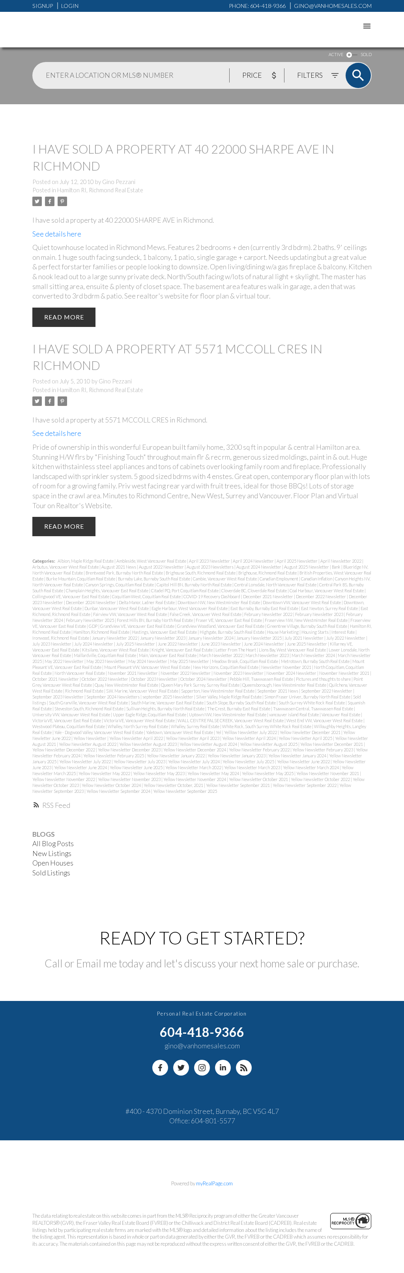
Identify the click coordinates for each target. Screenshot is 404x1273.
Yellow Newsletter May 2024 (213, 773)
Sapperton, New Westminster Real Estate (218, 690)
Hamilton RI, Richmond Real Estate (100, 190)
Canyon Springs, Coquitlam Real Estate (120, 584)
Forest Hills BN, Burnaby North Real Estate (155, 620)
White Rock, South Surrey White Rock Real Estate (267, 726)
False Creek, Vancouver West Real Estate (206, 614)
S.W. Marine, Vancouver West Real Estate (142, 690)
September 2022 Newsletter (327, 690)
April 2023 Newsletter (210, 560)
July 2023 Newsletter (52, 643)
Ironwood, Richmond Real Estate (61, 637)
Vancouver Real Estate (341, 714)
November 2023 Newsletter (238, 673)
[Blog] (244, 1068)
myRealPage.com (214, 1183)
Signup (42, 5)
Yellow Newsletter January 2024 (297, 755)
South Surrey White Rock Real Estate (312, 702)
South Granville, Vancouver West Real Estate (89, 702)
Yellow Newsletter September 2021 (238, 785)
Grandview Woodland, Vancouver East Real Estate (221, 626)
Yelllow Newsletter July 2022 (251, 732)
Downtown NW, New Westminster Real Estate (219, 602)
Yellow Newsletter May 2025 (268, 773)
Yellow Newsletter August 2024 (209, 744)
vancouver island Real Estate (294, 714)
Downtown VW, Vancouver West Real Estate (302, 602)
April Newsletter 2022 (341, 560)
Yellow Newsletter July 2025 (249, 761)
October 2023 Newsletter (154, 679)
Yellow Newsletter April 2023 (193, 738)
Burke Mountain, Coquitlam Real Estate (81, 578)
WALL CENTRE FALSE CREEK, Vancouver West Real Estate (231, 720)
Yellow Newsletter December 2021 (332, 744)
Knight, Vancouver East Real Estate (182, 649)
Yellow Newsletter (90, 738)
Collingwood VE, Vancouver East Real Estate (71, 596)
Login (70, 5)
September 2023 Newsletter (58, 696)
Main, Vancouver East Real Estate (168, 655)
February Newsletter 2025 (90, 620)
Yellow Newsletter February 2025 (114, 755)
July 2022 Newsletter (346, 637)
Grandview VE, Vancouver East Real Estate (137, 626)
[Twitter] (181, 1068)
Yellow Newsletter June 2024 (81, 767)
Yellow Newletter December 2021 (310, 732)
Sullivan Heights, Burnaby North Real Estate (165, 708)
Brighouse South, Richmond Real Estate (201, 572)
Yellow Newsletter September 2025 (185, 791)
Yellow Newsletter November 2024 (195, 779)
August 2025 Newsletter (307, 566)
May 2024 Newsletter (148, 661)
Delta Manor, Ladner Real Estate (147, 602)
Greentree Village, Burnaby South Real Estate (307, 626)
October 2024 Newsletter (204, 679)
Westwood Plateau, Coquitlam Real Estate (69, 726)
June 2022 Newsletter (178, 643)
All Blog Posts (53, 843)
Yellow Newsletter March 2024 (311, 767)
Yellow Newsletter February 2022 (259, 749)
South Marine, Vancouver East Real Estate (167, 702)
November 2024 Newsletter (291, 673)
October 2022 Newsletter (105, 679)
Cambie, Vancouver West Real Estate (225, 578)
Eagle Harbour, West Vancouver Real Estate (190, 608)
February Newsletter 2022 (268, 614)
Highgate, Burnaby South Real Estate (232, 632)
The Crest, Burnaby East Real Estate (239, 708)
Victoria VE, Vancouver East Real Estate (67, 720)
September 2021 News (278, 690)
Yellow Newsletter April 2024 (249, 738)
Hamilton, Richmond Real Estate (101, 632)
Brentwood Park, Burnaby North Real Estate (125, 572)
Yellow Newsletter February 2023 (323, 749)
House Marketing (283, 632)
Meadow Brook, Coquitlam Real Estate (245, 661)
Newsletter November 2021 (286, 667)
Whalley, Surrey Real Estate (195, 726)
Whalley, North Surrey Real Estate (138, 726)
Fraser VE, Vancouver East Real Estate (229, 620)
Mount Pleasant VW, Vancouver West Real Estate (147, 667)
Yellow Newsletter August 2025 (269, 744)
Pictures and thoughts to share (324, 679)
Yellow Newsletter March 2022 (193, 767)
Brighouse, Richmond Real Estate (267, 572)
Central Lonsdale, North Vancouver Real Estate (275, 584)
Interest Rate (343, 632)
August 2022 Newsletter (162, 566)
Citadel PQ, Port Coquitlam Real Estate (185, 590)
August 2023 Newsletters (210, 566)
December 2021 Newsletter (268, 596)
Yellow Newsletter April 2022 (136, 738)
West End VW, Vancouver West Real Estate (324, 720)
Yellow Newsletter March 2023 (252, 767)
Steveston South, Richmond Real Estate (89, 708)
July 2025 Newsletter (136, 643)
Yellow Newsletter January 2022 (176, 755)
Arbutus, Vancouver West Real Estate (65, 566)
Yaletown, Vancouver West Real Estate (180, 732)
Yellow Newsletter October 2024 (112, 785)
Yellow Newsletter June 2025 (136, 767)
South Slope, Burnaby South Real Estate (241, 702)
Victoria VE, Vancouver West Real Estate (140, 720)
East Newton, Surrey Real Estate (330, 608)
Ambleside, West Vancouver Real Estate (151, 560)
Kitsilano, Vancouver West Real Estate (116, 649)
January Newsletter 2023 (163, 637)
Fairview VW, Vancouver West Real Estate (130, 614)
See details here (56, 234)
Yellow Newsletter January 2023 (237, 755)
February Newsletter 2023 (319, 614)
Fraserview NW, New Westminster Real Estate (306, 620)
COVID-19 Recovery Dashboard (212, 596)
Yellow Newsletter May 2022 (105, 773)
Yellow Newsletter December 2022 (64, 749)
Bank (336, 566)
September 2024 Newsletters (113, 696)
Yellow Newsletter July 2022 (85, 761)
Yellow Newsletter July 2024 (194, 761)
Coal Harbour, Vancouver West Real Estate (327, 590)
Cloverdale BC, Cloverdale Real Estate (254, 590)
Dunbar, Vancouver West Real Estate (117, 608)
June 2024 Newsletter (264, 643)
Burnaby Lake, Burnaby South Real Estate (154, 578)
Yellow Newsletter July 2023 (140, 761)
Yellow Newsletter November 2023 (129, 779)
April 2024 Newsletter (254, 560)
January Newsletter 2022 (115, 637)
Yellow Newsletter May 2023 (159, 773)
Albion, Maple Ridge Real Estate (86, 560)
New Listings (51, 853)
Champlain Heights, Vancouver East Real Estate (107, 590)
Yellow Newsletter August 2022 (88, 744)
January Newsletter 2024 (211, 637)
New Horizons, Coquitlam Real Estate (226, 667)
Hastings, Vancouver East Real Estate (165, 632)
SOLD (366, 54)
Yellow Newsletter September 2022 (305, 785)
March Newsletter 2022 (221, 655)
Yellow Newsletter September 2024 (118, 791)
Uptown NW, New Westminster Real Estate (228, 714)
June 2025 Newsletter (307, 643)
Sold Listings (51, 873)
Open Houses (52, 863)
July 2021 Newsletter (304, 637)
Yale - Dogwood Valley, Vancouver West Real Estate (99, 732)
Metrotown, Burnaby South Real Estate (315, 661)
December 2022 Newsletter (321, 596)
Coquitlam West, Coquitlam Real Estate (146, 596)
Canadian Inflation (317, 578)
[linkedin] (223, 1068)
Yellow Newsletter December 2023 (129, 749)
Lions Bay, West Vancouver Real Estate (293, 649)
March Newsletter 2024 (314, 655)
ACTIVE (336, 54)
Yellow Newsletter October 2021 (259, 779)
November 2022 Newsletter (186, 673)
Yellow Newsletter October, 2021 (174, 785)
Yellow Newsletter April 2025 (306, 738)
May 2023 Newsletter (106, 661)
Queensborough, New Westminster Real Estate (284, 684)
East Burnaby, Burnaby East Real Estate (264, 608)
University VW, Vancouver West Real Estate (71, 714)
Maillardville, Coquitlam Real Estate (105, 655)
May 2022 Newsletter (64, 661)
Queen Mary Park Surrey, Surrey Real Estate (200, 684)
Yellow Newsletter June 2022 (304, 761)
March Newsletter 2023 (267, 655)
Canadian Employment (279, 578)
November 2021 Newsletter (133, 673)
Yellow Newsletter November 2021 (328, 773)
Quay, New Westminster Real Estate (127, 684)
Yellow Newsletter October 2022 (321, 779)
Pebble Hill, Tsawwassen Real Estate (262, 679)
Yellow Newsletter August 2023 (148, 744)
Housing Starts (315, 632)
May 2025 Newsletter (190, 661)
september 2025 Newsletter (168, 696)
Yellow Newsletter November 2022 (64, 779)
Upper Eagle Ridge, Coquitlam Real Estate (150, 714)
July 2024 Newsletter (94, 643)
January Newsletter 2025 (259, 637)
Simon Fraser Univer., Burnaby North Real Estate (307, 696)
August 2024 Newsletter (259, 566)
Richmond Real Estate (84, 690)
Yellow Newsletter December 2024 (195, 749)
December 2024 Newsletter (91, 602)
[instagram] (202, 1068)
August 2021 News (119, 566)
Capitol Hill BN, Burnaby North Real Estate (194, 584)
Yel (219, 732)
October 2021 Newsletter (56, 679)
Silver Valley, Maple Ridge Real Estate (229, 696)
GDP (93, 626)
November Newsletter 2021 (344, 673)
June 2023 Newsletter (221, 643)
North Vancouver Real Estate (80, 673)
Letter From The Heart (236, 649)
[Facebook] (160, 1068)
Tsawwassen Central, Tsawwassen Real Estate (313, 708)
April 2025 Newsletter (297, 560)
